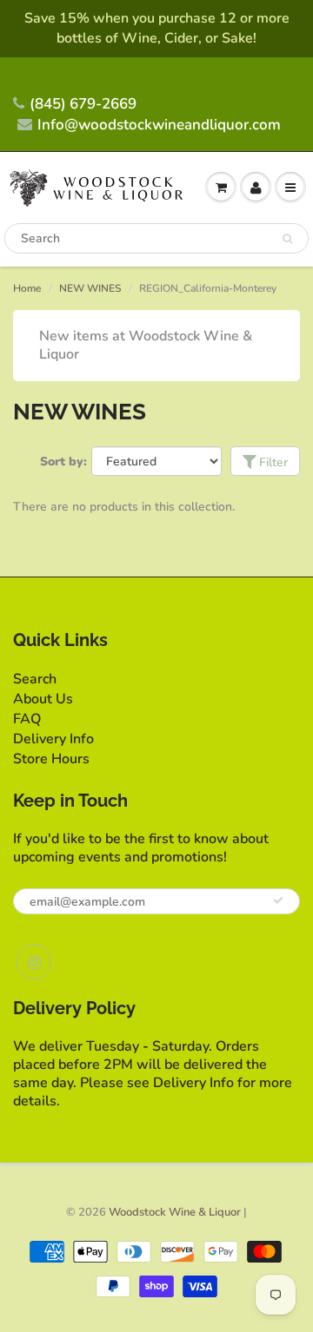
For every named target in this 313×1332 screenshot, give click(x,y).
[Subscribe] (278, 900)
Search (35, 679)
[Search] (287, 239)
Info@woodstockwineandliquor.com (159, 125)
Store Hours (51, 758)
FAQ (27, 719)
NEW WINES (90, 288)
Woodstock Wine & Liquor (175, 1212)
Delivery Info (53, 738)
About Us (43, 699)
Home (27, 288)
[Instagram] (34, 962)
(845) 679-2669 (83, 104)
